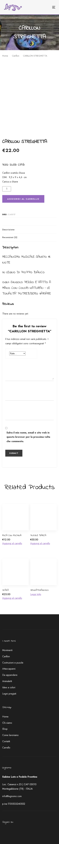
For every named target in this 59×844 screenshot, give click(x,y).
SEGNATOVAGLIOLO (39, 590)
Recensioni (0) (9, 237)
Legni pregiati (9, 693)
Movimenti (7, 650)
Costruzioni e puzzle (12, 662)
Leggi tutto (35, 594)
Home (5, 55)
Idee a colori (8, 687)
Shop (5, 729)
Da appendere (9, 675)
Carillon (15, 55)
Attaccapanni (8, 668)
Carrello (6, 747)
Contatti (6, 741)
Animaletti (7, 681)
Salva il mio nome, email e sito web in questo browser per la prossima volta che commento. (28, 437)
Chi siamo (7, 723)
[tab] (29, 230)
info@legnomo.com (12, 796)
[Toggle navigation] (46, 7)
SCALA (5, 590)
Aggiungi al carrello (12, 543)
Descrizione (8, 229)
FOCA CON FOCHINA (11, 535)
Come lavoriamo (10, 735)
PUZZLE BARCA (38, 535)
